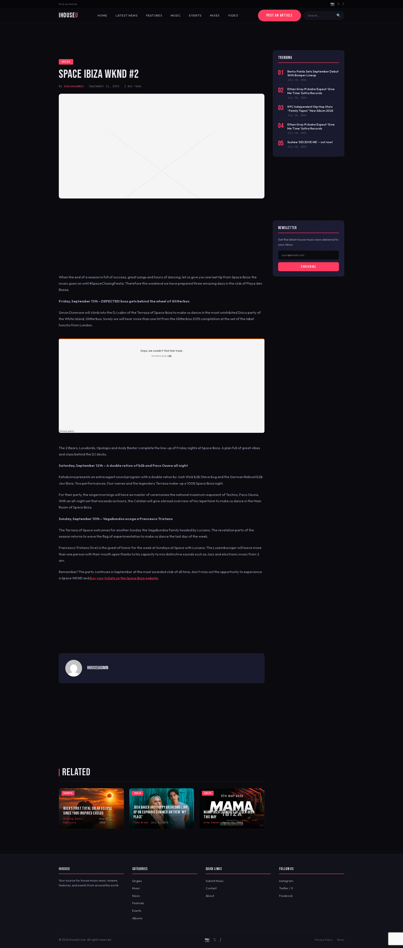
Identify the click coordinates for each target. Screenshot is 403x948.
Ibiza (66, 61)
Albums (137, 918)
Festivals (138, 903)
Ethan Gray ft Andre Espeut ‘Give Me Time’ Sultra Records (311, 91)
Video (233, 15)
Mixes (215, 15)
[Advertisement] (201, 36)
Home (102, 15)
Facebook (286, 896)
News (136, 896)
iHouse (68, 15)
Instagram (286, 881)
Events (195, 15)
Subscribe (308, 267)
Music (176, 15)
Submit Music (215, 881)
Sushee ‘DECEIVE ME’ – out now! (310, 142)
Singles (137, 881)
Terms (340, 939)
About (210, 896)
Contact (211, 888)
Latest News (127, 15)
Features (154, 15)
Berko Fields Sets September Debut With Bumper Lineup (313, 73)
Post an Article (68, 4)
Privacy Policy (323, 939)
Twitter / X (286, 888)
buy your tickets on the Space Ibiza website (123, 578)
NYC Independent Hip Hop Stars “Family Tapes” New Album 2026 (310, 109)
